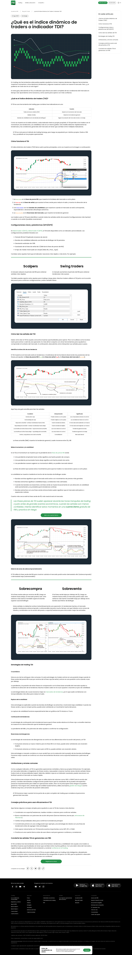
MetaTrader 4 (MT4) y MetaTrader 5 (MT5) (27, 231)
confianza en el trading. (60, 848)
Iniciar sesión (112, 2)
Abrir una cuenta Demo (51, 515)
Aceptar (86, 950)
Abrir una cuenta (103, 2)
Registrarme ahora (51, 861)
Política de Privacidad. (69, 951)
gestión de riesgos (75, 786)
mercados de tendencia (54, 692)
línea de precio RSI (58, 453)
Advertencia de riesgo (16, 941)
